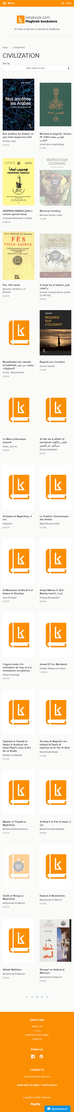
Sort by (6, 63)
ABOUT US (37, 1026)
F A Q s (37, 1030)
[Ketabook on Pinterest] (41, 1057)
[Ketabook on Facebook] (33, 1057)
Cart (68, 3)
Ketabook (46, 1097)
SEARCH (37, 1039)
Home (5, 47)
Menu (11, 3)
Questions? (59, 1108)
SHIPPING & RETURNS (37, 1034)
